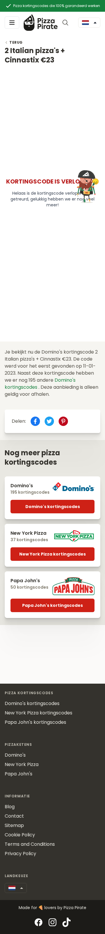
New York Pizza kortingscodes (52, 554)
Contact (14, 816)
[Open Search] (66, 22)
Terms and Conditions (30, 844)
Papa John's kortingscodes (52, 605)
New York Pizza (21, 764)
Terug (16, 42)
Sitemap (14, 825)
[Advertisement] (52, 117)
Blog (10, 806)
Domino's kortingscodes (52, 507)
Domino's (15, 755)
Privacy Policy (20, 853)
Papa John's (18, 773)
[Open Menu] (12, 22)
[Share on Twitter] (49, 421)
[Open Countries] (89, 23)
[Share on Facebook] (35, 421)
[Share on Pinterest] (63, 421)
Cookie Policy (20, 834)
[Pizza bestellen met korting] (41, 22)
